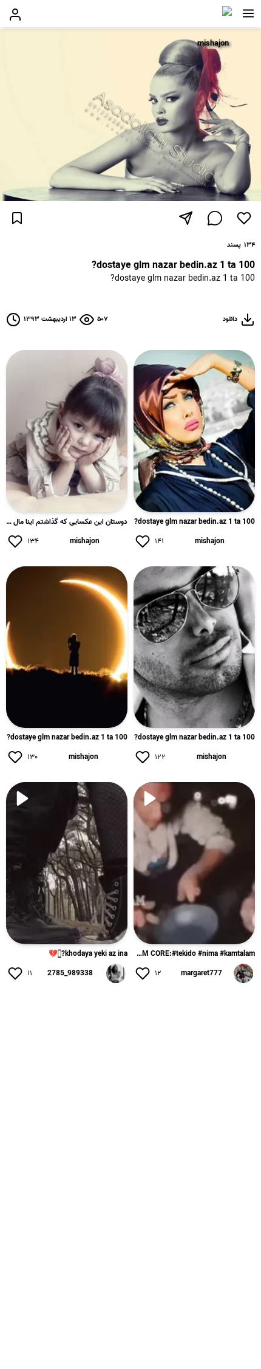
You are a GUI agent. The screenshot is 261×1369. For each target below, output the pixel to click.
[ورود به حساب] (15, 14)
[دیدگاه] (215, 218)
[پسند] (244, 218)
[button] (248, 13)
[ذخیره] (17, 218)
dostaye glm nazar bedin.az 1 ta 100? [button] (182, 279)
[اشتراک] (185, 218)
